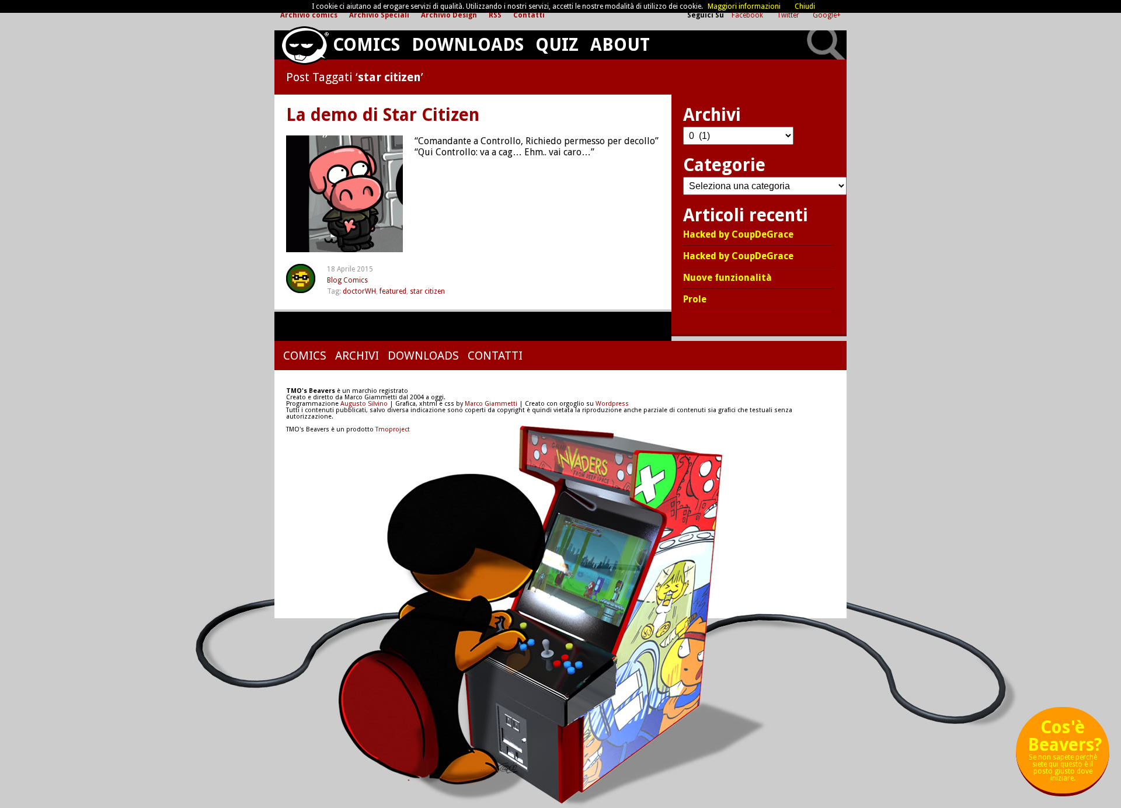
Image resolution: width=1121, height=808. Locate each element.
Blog (334, 280)
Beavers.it (304, 45)
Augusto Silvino (364, 404)
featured (393, 291)
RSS (495, 15)
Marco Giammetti (490, 404)
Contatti (529, 15)
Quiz (557, 44)
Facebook (748, 15)
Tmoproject (392, 429)
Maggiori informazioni (744, 6)
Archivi (357, 356)
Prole (694, 300)
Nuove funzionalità (727, 278)
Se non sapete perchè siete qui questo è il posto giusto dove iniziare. (1065, 754)
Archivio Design (449, 15)
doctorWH (359, 291)
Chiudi (805, 6)
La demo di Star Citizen (382, 115)
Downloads (468, 44)
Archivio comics (308, 15)
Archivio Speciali (379, 15)
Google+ (827, 15)
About (620, 44)
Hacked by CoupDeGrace (738, 235)
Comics (366, 44)
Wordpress (612, 404)
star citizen (427, 291)
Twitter (789, 15)
